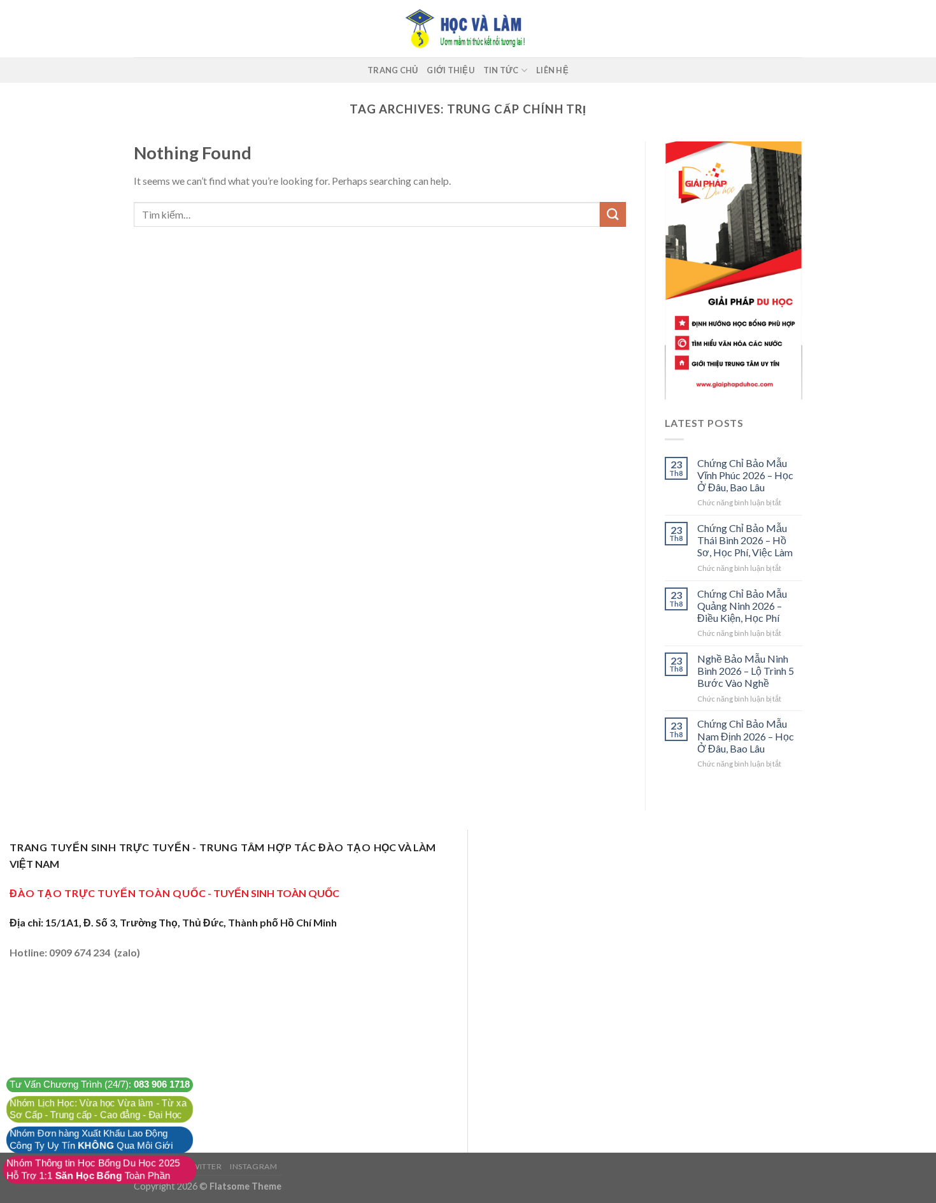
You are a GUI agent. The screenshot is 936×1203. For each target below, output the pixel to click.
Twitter (204, 1166)
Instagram (254, 1166)
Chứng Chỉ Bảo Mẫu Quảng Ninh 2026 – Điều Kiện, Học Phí (742, 605)
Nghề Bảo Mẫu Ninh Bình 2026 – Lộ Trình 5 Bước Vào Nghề (745, 670)
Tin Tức (501, 70)
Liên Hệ (552, 70)
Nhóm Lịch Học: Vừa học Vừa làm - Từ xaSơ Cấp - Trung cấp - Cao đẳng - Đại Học (98, 1109)
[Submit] (612, 214)
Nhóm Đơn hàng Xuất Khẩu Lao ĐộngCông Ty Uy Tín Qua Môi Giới (91, 1139)
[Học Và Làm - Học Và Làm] (468, 29)
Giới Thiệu (450, 70)
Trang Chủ (392, 70)
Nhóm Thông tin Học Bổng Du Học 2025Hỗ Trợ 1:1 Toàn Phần (93, 1169)
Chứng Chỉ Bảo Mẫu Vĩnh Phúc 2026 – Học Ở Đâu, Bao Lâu (745, 475)
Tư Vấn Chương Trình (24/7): (100, 1084)
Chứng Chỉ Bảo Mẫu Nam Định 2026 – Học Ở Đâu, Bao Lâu (745, 735)
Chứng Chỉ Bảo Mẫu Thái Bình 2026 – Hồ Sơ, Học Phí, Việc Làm (745, 540)
